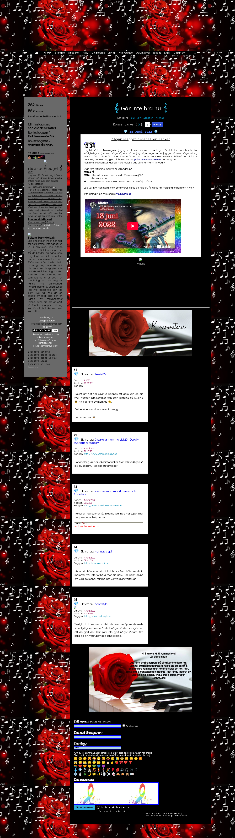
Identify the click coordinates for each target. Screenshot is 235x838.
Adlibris (47, 225)
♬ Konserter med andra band (45, 334)
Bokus (57, 225)
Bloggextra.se (33, 367)
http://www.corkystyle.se (97, 616)
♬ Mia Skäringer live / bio (45, 346)
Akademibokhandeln (38, 228)
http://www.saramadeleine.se (100, 454)
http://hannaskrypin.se (96, 563)
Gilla (158, 124)
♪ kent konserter (45, 337)
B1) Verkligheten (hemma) (147, 118)
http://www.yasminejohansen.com (103, 506)
